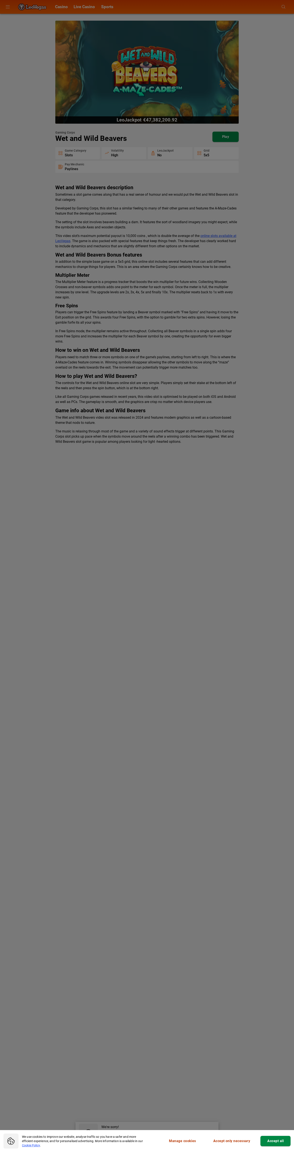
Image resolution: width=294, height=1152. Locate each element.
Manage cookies (182, 1141)
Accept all (275, 1141)
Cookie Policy (31, 1145)
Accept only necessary (231, 1141)
